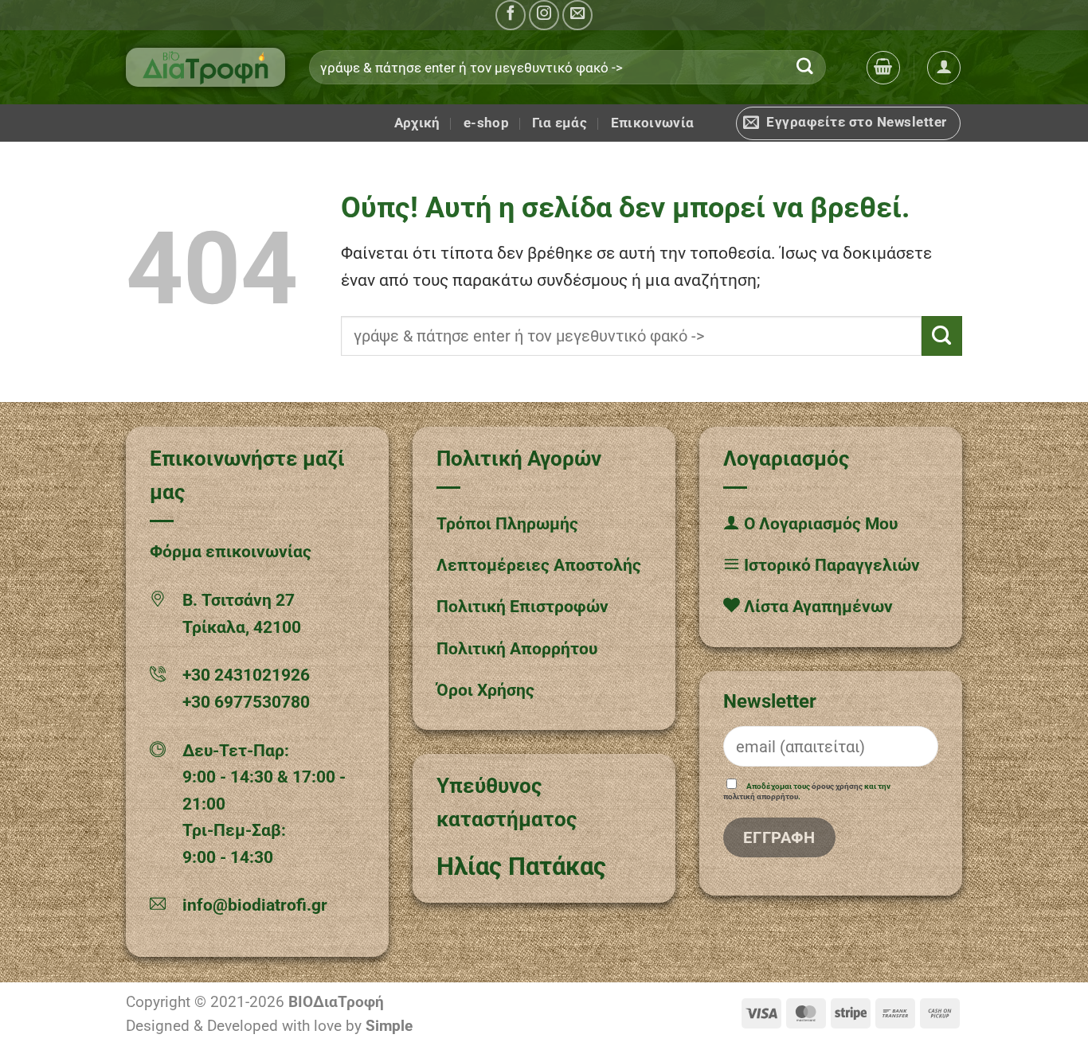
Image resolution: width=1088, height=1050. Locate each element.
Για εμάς (559, 123)
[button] (883, 67)
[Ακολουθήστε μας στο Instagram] (544, 15)
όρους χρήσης (837, 786)
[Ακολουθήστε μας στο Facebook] (510, 15)
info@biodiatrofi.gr (254, 905)
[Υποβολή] (805, 67)
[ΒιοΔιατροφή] (205, 67)
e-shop (486, 123)
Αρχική (417, 123)
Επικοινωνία (653, 123)
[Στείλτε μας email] (577, 15)
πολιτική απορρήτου (760, 796)
